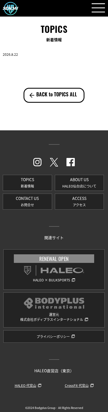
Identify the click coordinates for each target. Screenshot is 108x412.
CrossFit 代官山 (77, 385)
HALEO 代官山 (25, 385)
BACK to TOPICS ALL (56, 95)
